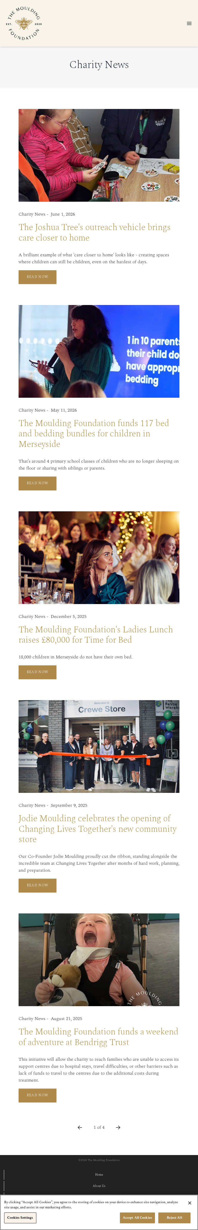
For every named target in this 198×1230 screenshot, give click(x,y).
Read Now (37, 277)
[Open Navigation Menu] (189, 23)
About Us (99, 1186)
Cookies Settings (20, 1217)
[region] (99, 1212)
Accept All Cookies (137, 1217)
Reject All (174, 1217)
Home (99, 1174)
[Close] (189, 1203)
